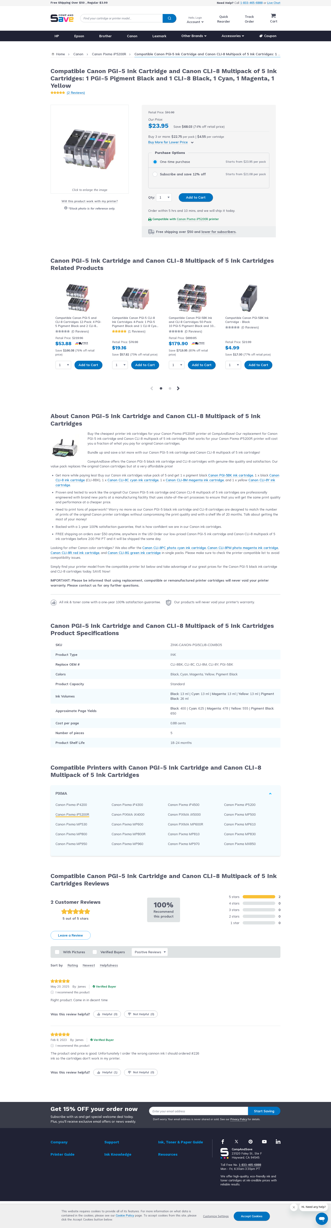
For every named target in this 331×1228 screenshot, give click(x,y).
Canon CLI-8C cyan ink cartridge (133, 480)
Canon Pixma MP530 (71, 824)
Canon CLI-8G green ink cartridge (134, 553)
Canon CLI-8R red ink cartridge (75, 553)
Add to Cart (88, 365)
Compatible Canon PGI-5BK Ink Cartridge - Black (247, 320)
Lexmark (159, 36)
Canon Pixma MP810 (184, 834)
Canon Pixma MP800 (71, 834)
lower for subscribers (219, 232)
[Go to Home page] (62, 18)
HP (57, 36)
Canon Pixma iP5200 (240, 805)
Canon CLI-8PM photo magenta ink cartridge (242, 548)
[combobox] (128, 18)
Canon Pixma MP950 (71, 844)
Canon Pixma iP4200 (71, 805)
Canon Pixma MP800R (129, 834)
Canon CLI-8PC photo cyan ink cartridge (174, 548)
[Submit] (169, 18)
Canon (132, 36)
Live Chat (273, 3)
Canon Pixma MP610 (240, 824)
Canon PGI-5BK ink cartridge (230, 475)
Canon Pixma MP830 (240, 834)
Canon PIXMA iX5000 (184, 814)
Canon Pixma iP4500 (183, 805)
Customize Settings (216, 1216)
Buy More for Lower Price (168, 142)
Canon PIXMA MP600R (185, 824)
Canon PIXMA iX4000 (128, 814)
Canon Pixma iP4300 (127, 805)
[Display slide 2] (170, 388)
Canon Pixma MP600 (127, 824)
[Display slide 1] (161, 388)
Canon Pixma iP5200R (192, 219)
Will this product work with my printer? (89, 201)
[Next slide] (179, 388)
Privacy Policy (238, 1119)
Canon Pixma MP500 (240, 814)
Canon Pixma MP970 (184, 844)
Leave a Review (70, 935)
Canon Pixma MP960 (127, 844)
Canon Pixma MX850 (240, 844)
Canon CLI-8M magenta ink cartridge (195, 480)
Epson (79, 36)
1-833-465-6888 (251, 3)
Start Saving (264, 1111)
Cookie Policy (125, 1215)
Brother (105, 36)
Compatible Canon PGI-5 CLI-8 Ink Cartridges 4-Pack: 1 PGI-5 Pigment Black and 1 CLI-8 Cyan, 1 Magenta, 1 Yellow (135, 322)
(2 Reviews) (76, 93)
